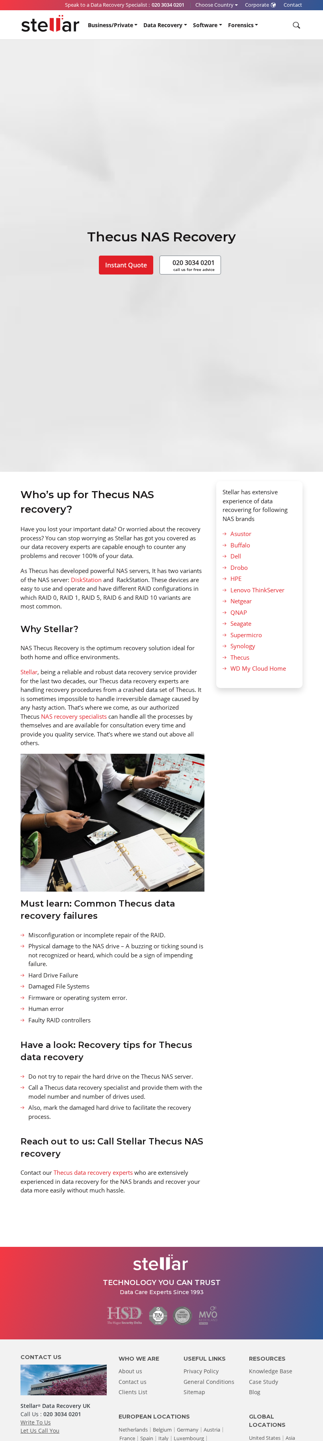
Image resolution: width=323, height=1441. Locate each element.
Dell (235, 556)
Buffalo (240, 545)
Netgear (241, 601)
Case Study (263, 1381)
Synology (242, 646)
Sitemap (194, 1392)
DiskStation (87, 580)
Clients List (133, 1392)
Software (205, 25)
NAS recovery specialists (74, 716)
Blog (254, 1392)
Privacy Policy (201, 1371)
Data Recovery (162, 25)
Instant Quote (126, 265)
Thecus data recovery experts (93, 1172)
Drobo (239, 567)
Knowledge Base (270, 1371)
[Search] (295, 25)
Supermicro (246, 635)
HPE (235, 578)
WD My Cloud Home (258, 668)
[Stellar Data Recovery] (50, 23)
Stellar (28, 672)
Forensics (241, 25)
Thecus (239, 657)
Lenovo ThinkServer (257, 590)
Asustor (240, 534)
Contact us (133, 1381)
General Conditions (209, 1381)
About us (130, 1371)
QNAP (238, 612)
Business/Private (110, 25)
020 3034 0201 (194, 265)
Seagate (240, 623)
